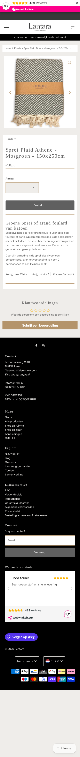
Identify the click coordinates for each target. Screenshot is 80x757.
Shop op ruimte (14, 425)
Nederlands (25, 661)
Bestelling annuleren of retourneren (26, 515)
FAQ (7, 490)
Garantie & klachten (17, 502)
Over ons (10, 462)
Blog (7, 458)
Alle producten (14, 421)
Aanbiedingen (13, 434)
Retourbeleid (13, 498)
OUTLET (10, 438)
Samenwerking (14, 474)
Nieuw (9, 417)
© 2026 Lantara (14, 648)
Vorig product (40, 274)
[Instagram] (43, 346)
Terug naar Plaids (16, 274)
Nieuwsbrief (12, 453)
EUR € (55, 661)
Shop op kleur (13, 429)
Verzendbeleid (13, 494)
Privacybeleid (13, 511)
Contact (10, 470)
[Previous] (10, 92)
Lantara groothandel (17, 466)
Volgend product (63, 274)
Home (8, 48)
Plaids (17, 48)
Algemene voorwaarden (19, 506)
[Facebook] (36, 346)
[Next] (69, 92)
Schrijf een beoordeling (40, 325)
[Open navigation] (6, 27)
